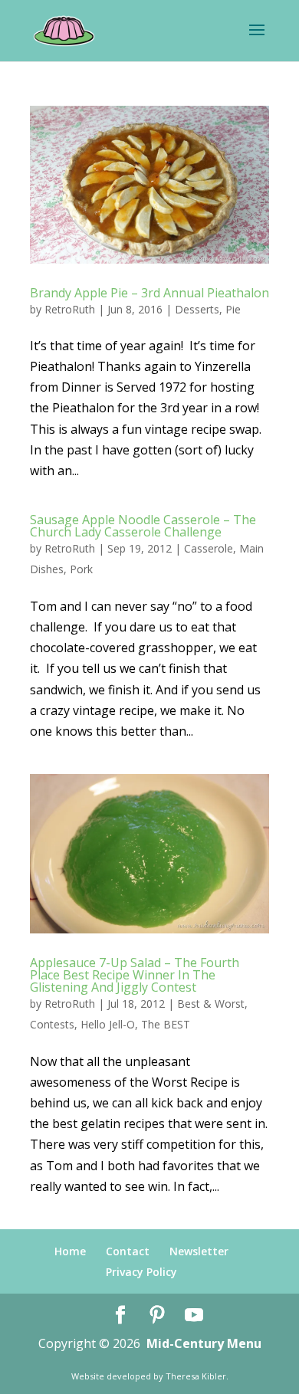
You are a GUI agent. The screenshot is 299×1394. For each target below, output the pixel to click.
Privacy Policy (141, 1271)
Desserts (197, 309)
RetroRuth (69, 309)
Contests (52, 1024)
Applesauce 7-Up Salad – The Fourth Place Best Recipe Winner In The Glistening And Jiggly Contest (134, 974)
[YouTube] (194, 1315)
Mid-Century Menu (203, 1343)
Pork (81, 569)
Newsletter (198, 1251)
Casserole (208, 548)
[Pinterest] (157, 1315)
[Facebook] (120, 1315)
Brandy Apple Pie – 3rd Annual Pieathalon (149, 292)
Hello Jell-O (107, 1024)
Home (70, 1251)
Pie (233, 309)
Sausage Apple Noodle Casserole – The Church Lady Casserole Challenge (143, 525)
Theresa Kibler (196, 1376)
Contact (128, 1251)
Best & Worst (211, 1003)
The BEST (165, 1024)
